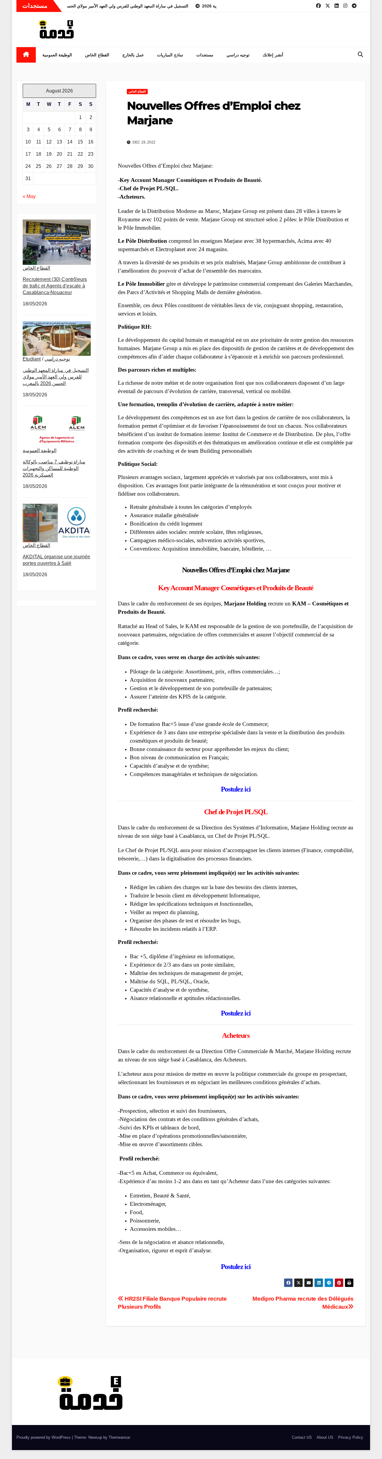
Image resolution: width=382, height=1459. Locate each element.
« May (29, 196)
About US (325, 1437)
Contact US (302, 1437)
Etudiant (32, 358)
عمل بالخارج (133, 55)
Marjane (277, 570)
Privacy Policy (350, 1437)
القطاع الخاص (97, 55)
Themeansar (119, 1437)
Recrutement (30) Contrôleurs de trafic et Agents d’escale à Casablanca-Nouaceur (55, 286)
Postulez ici (236, 789)
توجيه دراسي (238, 55)
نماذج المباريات (170, 55)
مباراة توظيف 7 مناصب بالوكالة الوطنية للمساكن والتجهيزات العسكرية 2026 (54, 468)
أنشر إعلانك (273, 55)
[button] (360, 55)
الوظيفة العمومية (57, 55)
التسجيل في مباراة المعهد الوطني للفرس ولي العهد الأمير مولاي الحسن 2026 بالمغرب (56, 377)
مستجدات (204, 55)
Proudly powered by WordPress (44, 1437)
